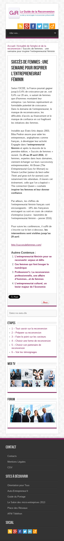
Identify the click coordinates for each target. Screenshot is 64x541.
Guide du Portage (16, 496)
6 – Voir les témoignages (24, 352)
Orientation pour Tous (18, 485)
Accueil (11, 46)
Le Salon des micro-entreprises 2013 (26, 502)
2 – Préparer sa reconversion (26, 332)
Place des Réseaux (17, 508)
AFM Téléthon (14, 513)
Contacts (12, 456)
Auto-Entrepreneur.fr (17, 491)
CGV (9, 467)
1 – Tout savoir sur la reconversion (29, 328)
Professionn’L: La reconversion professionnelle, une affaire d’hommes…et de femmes (32, 275)
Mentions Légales (16, 461)
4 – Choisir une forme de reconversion (31, 340)
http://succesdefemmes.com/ (26, 244)
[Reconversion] (32, 18)
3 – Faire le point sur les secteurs (29, 336)
